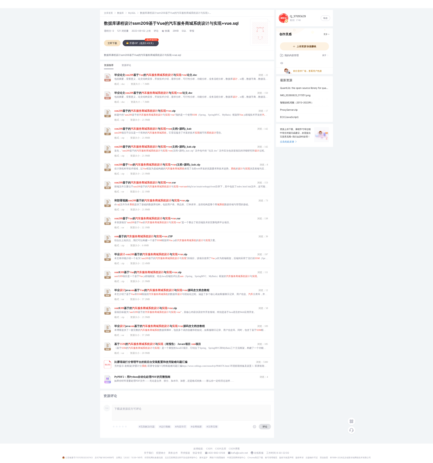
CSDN (209, 448)
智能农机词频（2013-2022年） (297, 102)
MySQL (132, 13)
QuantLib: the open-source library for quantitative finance (304, 87)
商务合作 (173, 452)
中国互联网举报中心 (236, 457)
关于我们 (148, 452)
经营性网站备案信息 (154, 457)
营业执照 (324, 457)
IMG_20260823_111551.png (295, 95)
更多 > (326, 34)
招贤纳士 (161, 452)
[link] (108, 12)
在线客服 (259, 452)
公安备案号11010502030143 (79, 457)
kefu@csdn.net (239, 452)
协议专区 (197, 452)
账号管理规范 (271, 457)
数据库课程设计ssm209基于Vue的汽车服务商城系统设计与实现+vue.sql (171, 23)
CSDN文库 (220, 448)
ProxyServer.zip (289, 109)
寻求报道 (185, 452)
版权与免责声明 (286, 457)
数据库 (120, 13)
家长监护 (203, 457)
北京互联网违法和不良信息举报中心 (181, 457)
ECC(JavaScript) (289, 117)
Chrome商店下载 (255, 457)
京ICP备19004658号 (104, 457)
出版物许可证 (312, 457)
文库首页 (108, 13)
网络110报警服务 (217, 457)
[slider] (120, 426)
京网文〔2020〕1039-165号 (129, 457)
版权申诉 (299, 457)
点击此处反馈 (287, 141)
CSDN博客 (234, 448)
